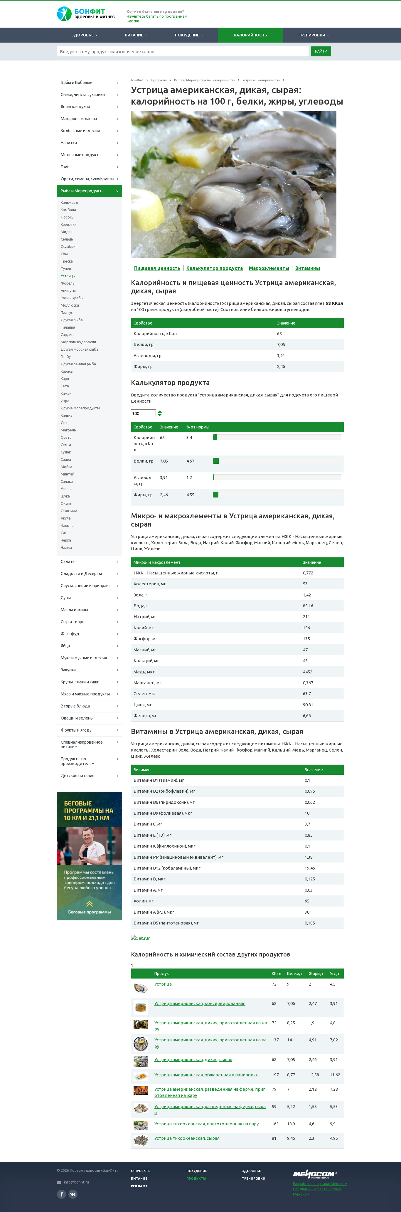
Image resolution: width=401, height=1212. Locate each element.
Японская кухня (75, 106)
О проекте (140, 1171)
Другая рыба (72, 320)
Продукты (196, 1178)
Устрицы (68, 276)
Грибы (67, 166)
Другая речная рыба (78, 364)
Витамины (307, 268)
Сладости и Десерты (81, 573)
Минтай (67, 474)
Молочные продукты (81, 154)
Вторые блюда (75, 706)
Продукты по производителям (78, 761)
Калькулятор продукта (214, 268)
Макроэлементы (269, 268)
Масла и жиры (74, 609)
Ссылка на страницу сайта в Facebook (61, 1194)
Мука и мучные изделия (84, 657)
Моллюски (70, 305)
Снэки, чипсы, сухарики (83, 94)
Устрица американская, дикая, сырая (193, 1059)
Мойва (66, 467)
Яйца (65, 645)
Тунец (66, 268)
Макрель (68, 430)
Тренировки (313, 35)
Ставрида (69, 511)
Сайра (66, 459)
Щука (65, 496)
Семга (66, 445)
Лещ (64, 423)
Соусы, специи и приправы (86, 585)
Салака (67, 481)
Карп (65, 379)
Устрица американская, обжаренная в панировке (206, 1074)
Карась (67, 371)
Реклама (139, 1186)
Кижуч (66, 393)
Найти (321, 51)
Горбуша (68, 357)
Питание (135, 35)
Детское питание (78, 775)
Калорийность (250, 35)
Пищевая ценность (157, 268)
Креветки (69, 224)
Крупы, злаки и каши (80, 682)
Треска (67, 261)
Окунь (66, 503)
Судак (66, 452)
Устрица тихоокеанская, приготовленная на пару (206, 1123)
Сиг (63, 533)
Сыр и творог (73, 621)
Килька (67, 415)
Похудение (188, 35)
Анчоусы (68, 291)
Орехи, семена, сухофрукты (87, 178)
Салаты (68, 561)
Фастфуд (70, 633)
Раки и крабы (72, 298)
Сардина (68, 335)
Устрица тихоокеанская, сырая (187, 1138)
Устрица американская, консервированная (199, 1003)
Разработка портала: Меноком (320, 1184)
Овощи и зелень (77, 718)
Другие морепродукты (80, 408)
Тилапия (68, 327)
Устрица (163, 983)
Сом (64, 254)
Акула (66, 518)
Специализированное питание (82, 744)
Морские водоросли (78, 342)
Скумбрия (69, 246)
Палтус (67, 313)
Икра (65, 401)
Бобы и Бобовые (76, 82)
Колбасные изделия (80, 130)
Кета (65, 386)
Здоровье (83, 35)
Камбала (68, 210)
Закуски (68, 670)
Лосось (67, 217)
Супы (66, 597)
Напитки (69, 142)
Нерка (66, 540)
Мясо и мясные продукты (85, 694)
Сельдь (67, 239)
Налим (66, 547)
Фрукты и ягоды (76, 730)
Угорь (65, 489)
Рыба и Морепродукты (83, 191)
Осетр (66, 437)
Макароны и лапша (79, 118)
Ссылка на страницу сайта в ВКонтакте (72, 1194)
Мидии (67, 232)
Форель (67, 283)
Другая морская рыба (79, 349)
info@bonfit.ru (76, 1182)
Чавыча (67, 525)
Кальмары (69, 202)
